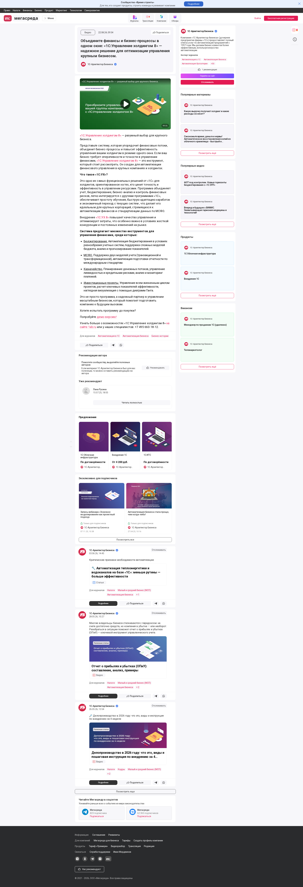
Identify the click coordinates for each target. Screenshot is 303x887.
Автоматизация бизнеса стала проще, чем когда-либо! (148, 513)
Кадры (121, 769)
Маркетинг (61, 10)
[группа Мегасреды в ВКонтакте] (77, 860)
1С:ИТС (147, 455)
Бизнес (38, 10)
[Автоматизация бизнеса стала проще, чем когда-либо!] (149, 495)
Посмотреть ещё (207, 153)
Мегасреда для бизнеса (106, 840)
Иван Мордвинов (122, 852)
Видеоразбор (118, 846)
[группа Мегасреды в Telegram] (92, 860)
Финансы (27, 10)
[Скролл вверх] (71, 222)
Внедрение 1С (119, 455)
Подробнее (193, 4)
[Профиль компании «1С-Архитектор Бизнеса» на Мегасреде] (83, 64)
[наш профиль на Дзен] (100, 860)
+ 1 (137, 594)
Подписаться (97, 816)
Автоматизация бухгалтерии (195, 64)
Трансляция (134, 846)
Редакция (149, 846)
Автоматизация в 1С (109, 336)
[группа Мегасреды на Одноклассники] (84, 860)
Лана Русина (100, 389)
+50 (212, 64)
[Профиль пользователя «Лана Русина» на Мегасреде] (86, 391)
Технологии (76, 10)
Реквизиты (114, 835)
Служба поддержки (100, 852)
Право (7, 10)
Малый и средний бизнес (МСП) (134, 590)
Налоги (16, 10)
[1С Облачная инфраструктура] (94, 436)
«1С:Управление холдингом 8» (101, 135)
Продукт (49, 10)
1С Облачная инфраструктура (89, 456)
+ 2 (137, 687)
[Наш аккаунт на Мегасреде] (108, 860)
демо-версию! (107, 317)
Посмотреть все (125, 539)
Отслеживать (159, 550)
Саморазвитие (92, 10)
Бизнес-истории (160, 336)
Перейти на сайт (207, 76)
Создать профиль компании (148, 840)
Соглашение (98, 835)
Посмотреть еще (125, 791)
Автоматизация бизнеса (136, 336)
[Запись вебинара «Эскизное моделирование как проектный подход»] (101, 495)
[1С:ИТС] (157, 436)
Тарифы (126, 840)
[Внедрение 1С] (125, 436)
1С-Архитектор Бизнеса (100, 64)
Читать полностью (132, 402)
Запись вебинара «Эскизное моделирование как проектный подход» (97, 514)
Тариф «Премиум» (98, 846)
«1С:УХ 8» (102, 217)
